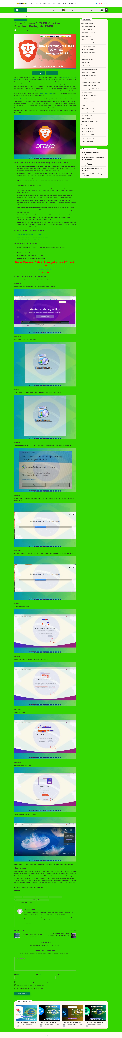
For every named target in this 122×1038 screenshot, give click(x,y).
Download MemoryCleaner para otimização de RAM (32, 237)
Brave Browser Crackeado (24, 98)
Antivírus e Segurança (88, 26)
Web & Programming (87, 138)
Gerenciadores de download (89, 95)
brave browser (18, 897)
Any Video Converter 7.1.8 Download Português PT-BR (92, 158)
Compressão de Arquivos (88, 46)
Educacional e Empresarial (89, 69)
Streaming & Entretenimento (89, 121)
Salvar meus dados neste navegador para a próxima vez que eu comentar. (36, 982)
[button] (28, 923)
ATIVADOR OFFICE (87, 29)
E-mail (38, 974)
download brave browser (43, 899)
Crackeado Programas (33, 16)
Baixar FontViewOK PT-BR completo (28, 239)
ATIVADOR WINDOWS (88, 33)
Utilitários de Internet (87, 128)
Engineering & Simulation (88, 75)
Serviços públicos (86, 115)
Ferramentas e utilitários (88, 85)
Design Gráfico (85, 56)
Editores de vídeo (86, 65)
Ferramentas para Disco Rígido (90, 89)
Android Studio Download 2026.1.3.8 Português (57, 10)
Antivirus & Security (87, 23)
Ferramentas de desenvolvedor (90, 82)
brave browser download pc (55, 897)
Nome (16, 974)
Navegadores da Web (87, 102)
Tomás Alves (29, 910)
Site (58, 974)
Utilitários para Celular (88, 135)
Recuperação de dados (88, 111)
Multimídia (84, 98)
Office (83, 105)
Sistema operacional (87, 118)
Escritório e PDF (86, 79)
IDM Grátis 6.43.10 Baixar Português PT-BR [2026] (93, 10)
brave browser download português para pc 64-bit (25, 899)
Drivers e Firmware (87, 59)
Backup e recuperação (88, 43)
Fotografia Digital (86, 92)
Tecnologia (84, 125)
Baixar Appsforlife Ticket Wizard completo (29, 234)
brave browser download (42, 897)
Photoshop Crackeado (87, 108)
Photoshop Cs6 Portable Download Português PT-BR (92, 164)
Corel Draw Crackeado (88, 49)
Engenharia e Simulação (88, 72)
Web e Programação (87, 141)
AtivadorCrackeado (21, 16)
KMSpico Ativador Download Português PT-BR (90, 153)
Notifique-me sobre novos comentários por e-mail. (30, 985)
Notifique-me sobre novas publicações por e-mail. (30, 988)
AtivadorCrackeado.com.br (46, 93)
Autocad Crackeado (87, 39)
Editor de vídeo (86, 62)
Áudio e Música (86, 36)
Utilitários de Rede (87, 131)
